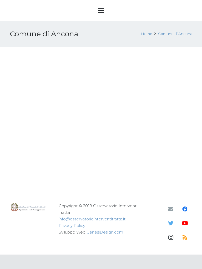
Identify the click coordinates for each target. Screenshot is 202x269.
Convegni (56, 98)
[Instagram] (170, 237)
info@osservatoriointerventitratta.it (92, 218)
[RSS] (184, 237)
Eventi (72, 98)
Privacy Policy (72, 225)
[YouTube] (184, 223)
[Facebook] (184, 209)
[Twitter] (170, 223)
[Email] (170, 209)
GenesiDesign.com (105, 232)
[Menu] (101, 10)
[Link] (29, 207)
